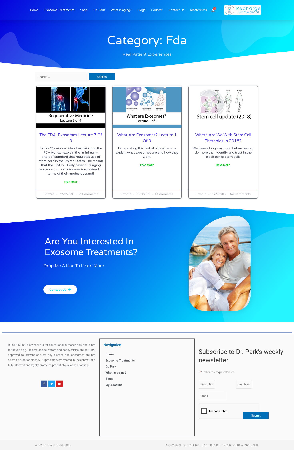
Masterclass (198, 10)
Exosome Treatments (59, 10)
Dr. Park (99, 10)
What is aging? (121, 10)
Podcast (157, 10)
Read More (71, 182)
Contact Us (176, 10)
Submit (256, 415)
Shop (83, 10)
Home (34, 10)
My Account (113, 385)
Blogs (141, 10)
